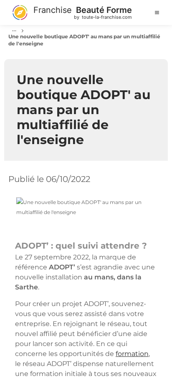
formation (132, 354)
